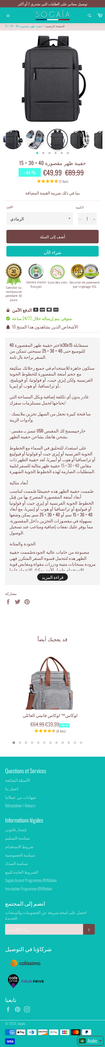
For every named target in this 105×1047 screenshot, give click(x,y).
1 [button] (37, 153)
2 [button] (43, 153)
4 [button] (55, 153)
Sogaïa (21, 1023)
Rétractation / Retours (20, 805)
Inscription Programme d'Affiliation (28, 889)
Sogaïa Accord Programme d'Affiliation (31, 880)
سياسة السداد (16, 863)
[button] (14, 742)
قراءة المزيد (52, 577)
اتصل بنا (11, 788)
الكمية (80, 207)
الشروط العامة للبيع (21, 872)
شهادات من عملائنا (20, 797)
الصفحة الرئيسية (54, 26)
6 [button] (67, 153)
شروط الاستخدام (19, 846)
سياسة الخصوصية (20, 855)
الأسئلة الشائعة (17, 780)
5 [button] (61, 153)
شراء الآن (52, 252)
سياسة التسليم (17, 838)
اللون (9, 207)
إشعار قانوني (15, 829)
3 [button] (49, 153)
